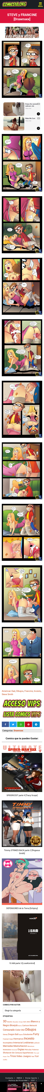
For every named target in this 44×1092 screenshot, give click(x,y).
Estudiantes (28, 1034)
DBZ (23, 1030)
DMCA (19, 1078)
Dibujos (19, 691)
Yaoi (32, 1056)
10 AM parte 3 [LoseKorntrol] (22, 963)
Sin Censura (17, 1053)
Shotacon (7, 1052)
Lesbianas (28, 1042)
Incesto (37, 691)
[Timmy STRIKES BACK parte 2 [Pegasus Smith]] (22, 845)
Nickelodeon (7, 1050)
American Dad (8, 691)
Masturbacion (20, 1046)
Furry (36, 1034)
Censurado (9, 1029)
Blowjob (14, 1025)
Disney (5, 1034)
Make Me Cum (30, 118)
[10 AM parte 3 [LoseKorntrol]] (22, 958)
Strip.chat (28, 108)
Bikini (28, 1022)
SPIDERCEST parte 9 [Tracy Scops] (22, 795)
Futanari (6, 1039)
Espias (21, 1034)
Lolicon (36, 1043)
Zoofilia (5, 1059)
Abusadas (15, 1022)
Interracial (18, 1042)
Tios (8, 1056)
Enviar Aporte (31, 1078)
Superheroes (27, 1053)
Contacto (9, 1078)
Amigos (21, 1022)
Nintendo (14, 1050)
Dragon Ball (13, 1034)
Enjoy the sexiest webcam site (31, 105)
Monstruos (31, 1046)
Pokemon (35, 1050)
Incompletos (8, 1043)
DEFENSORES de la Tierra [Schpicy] (22, 908)
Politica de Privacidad (18, 1081)
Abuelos (9, 1022)
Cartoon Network (29, 1025)
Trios (13, 1056)
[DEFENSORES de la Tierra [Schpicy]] (22, 903)
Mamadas (8, 1046)
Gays (11, 1039)
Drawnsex (18, 730)
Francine (28, 691)
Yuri (37, 1056)
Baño (25, 1022)
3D (5, 1021)
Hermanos (18, 1038)
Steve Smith (7, 694)
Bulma (20, 1025)
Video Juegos (23, 1056)
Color (18, 1030)
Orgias (20, 1049)
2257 (33, 1081)
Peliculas (28, 1050)
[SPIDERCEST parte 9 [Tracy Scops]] (22, 791)
